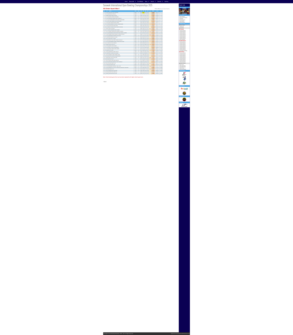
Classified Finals (183, 66)
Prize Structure (182, 19)
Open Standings (183, 61)
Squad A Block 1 (183, 30)
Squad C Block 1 (183, 32)
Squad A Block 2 (183, 34)
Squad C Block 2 (183, 37)
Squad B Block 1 (183, 31)
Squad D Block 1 (183, 33)
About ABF (131, 1)
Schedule (181, 18)
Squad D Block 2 (183, 38)
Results (152, 1)
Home (126, 1)
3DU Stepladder (183, 65)
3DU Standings (182, 39)
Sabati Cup (182, 26)
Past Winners (182, 16)
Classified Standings (183, 50)
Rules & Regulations (183, 17)
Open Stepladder (183, 69)
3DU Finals (182, 64)
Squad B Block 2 (183, 36)
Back (105, 81)
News (146, 1)
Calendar (159, 1)
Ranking (166, 1)
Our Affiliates (140, 1)
